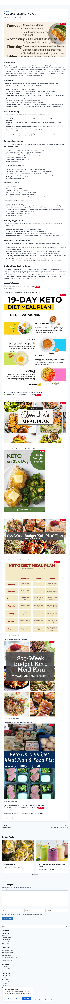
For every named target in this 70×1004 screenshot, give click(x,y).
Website (50, 910)
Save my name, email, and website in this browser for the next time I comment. (22, 914)
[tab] (32, 874)
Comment (5, 889)
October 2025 (5, 977)
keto (5, 818)
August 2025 (5, 981)
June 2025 (4, 985)
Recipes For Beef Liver (8, 826)
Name (4, 910)
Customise (9, 998)
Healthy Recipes (6, 939)
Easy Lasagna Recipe (7, 952)
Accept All (26, 998)
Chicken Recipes (6, 937)
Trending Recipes (6, 943)
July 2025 (4, 983)
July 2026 (4, 967)
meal (10, 818)
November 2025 (6, 975)
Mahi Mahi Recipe (10, 864)
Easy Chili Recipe (6, 955)
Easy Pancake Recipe (7, 950)
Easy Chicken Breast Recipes (10, 957)
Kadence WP (48, 1000)
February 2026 (6, 969)
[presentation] (18, 850)
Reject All (18, 998)
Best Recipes (7, 11)
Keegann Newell (8, 17)
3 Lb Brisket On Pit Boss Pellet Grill (58, 826)
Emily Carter (8, 867)
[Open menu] (67, 3)
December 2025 (6, 973)
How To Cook (5, 941)
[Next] (66, 856)
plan (14, 818)
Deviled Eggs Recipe (7, 960)
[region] (18, 994)
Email (27, 910)
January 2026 (5, 971)
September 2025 (6, 979)
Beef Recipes (5, 933)
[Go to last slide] (4, 856)
